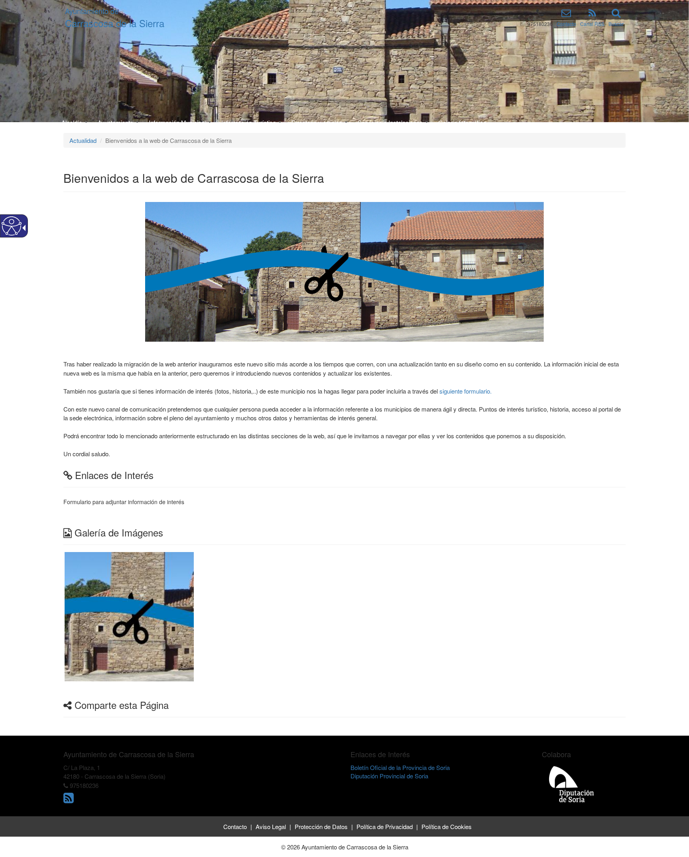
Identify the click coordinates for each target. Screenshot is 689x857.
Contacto (566, 23)
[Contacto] (566, 14)
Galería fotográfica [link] (462, 122)
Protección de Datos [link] (321, 826)
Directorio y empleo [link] (317, 122)
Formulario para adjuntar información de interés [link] (123, 502)
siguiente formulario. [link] (465, 391)
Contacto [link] (235, 826)
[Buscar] (616, 14)
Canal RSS (592, 23)
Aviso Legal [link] (271, 826)
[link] (129, 616)
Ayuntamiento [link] (116, 122)
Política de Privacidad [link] (384, 826)
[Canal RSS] (592, 14)
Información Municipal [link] (178, 122)
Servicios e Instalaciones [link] (391, 122)
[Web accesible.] (11, 226)
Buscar (616, 23)
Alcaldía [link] (72, 122)
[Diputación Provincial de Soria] (572, 784)
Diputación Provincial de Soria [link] (389, 776)
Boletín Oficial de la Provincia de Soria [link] (400, 767)
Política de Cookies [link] (446, 826)
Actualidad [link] (82, 140)
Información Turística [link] (249, 122)
